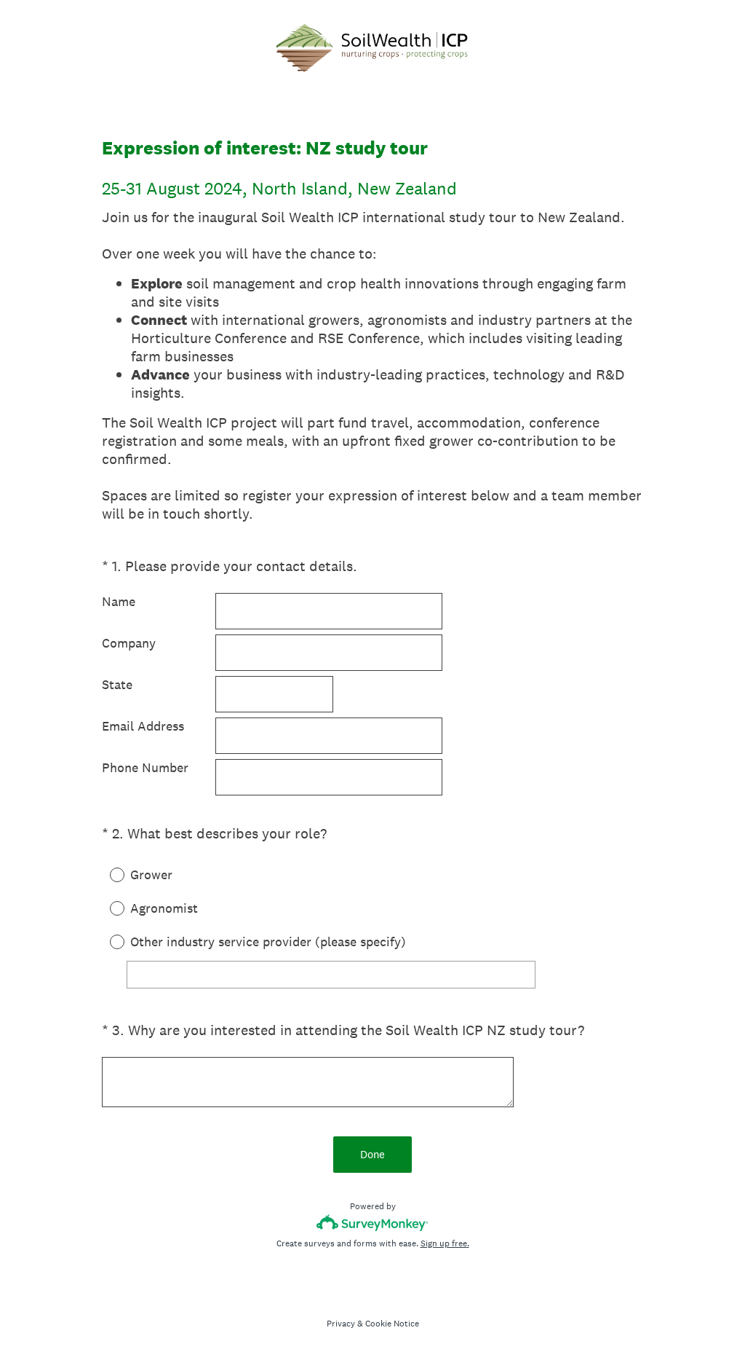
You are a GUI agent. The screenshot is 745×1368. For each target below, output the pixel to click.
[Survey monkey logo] (373, 1223)
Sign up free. (445, 1243)
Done (372, 1154)
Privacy (341, 1323)
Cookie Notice (392, 1323)
